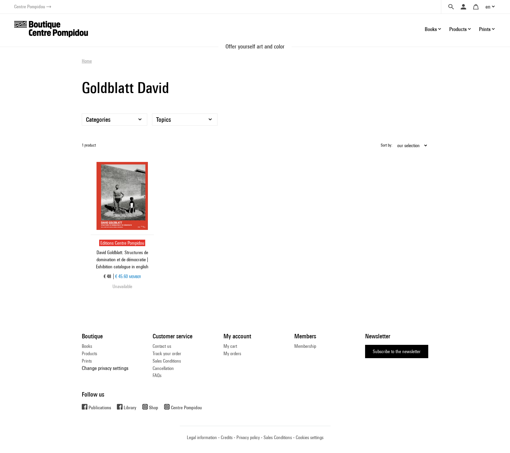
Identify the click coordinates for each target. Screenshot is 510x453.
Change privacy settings (105, 368)
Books (87, 346)
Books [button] (431, 29)
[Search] (451, 7)
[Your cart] (476, 7)
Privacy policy (248, 437)
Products (89, 353)
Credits (227, 437)
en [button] (488, 7)
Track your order (167, 353)
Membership (305, 346)
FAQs (157, 375)
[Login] (463, 7)
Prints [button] (485, 29)
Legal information (202, 437)
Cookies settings (309, 437)
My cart (230, 346)
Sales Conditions (167, 361)
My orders (232, 353)
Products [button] (458, 29)
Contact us (162, 346)
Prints (87, 361)
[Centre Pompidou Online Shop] (51, 28)
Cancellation (163, 368)
